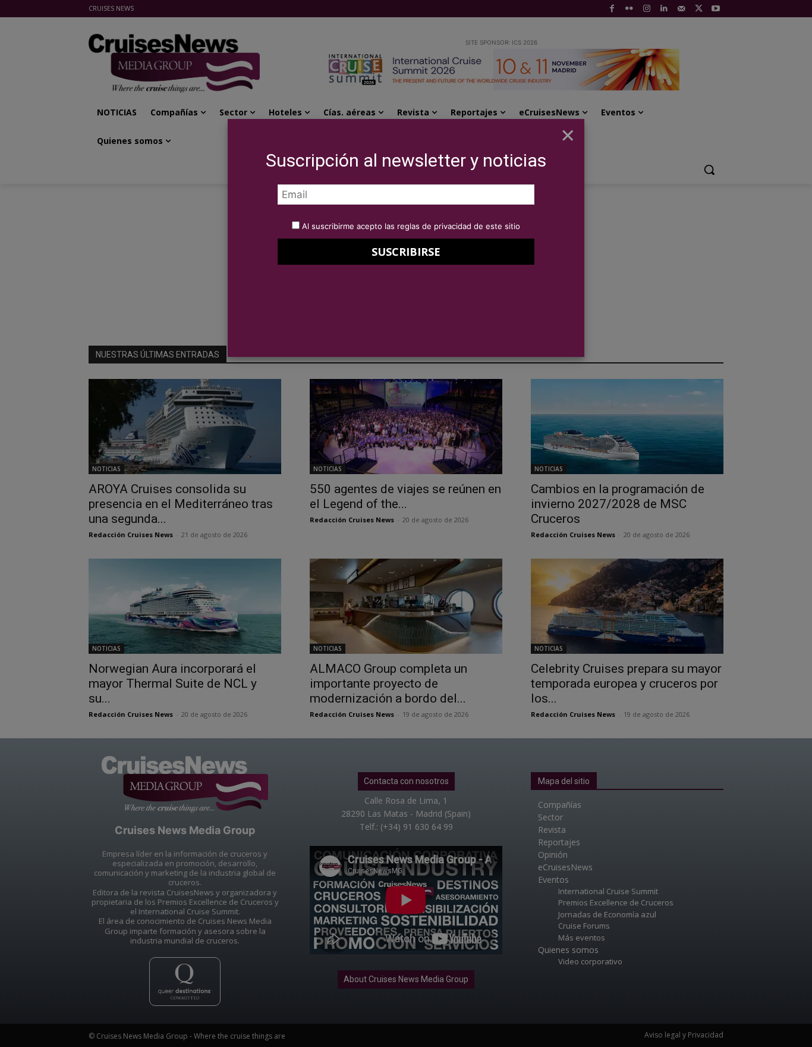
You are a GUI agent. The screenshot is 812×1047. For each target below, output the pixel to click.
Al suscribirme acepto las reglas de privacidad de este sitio (411, 226)
